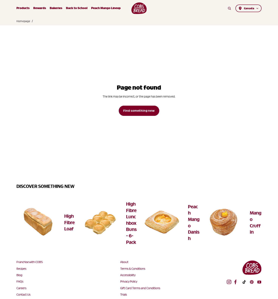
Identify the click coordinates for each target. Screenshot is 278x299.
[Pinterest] (251, 282)
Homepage (23, 21)
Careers (21, 288)
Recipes (21, 268)
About (124, 262)
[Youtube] (259, 282)
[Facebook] (236, 282)
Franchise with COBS (29, 262)
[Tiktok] (244, 282)
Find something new (139, 110)
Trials (123, 294)
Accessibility (128, 275)
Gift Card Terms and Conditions (140, 288)
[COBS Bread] (139, 8)
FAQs (19, 281)
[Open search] (229, 8)
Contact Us (23, 294)
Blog (19, 275)
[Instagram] (229, 282)
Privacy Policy (128, 281)
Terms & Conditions (132, 268)
